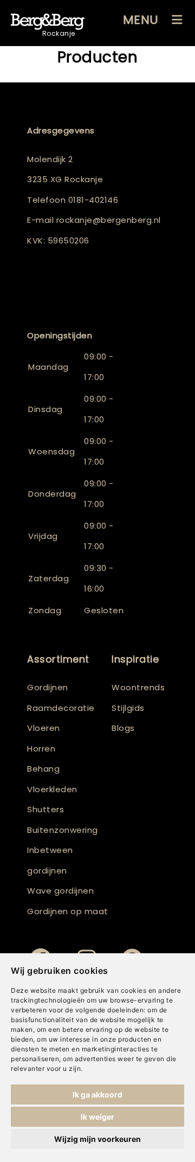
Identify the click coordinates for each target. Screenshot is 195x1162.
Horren (41, 748)
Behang (43, 768)
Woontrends (138, 687)
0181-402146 (93, 200)
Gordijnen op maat (67, 911)
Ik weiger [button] (97, 1116)
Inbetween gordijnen (50, 860)
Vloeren (43, 728)
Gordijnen (47, 687)
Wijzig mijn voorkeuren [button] (97, 1139)
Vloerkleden (52, 789)
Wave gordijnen (60, 890)
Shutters (45, 809)
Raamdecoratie (61, 708)
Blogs (123, 728)
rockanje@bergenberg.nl (108, 220)
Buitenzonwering (62, 830)
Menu (141, 19)
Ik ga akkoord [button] (97, 1094)
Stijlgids (128, 708)
